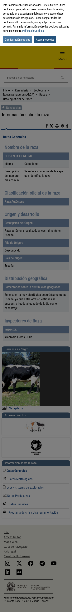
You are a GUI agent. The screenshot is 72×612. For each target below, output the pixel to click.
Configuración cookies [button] (17, 39)
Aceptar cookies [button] (45, 39)
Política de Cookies (33, 31)
